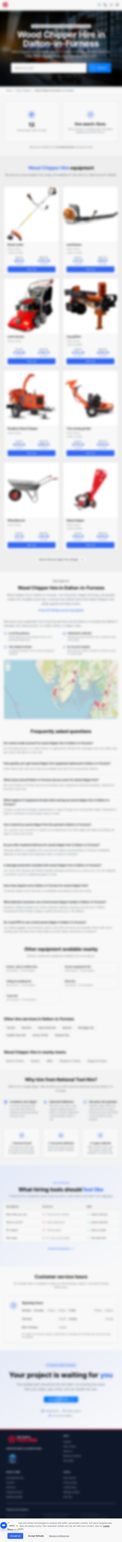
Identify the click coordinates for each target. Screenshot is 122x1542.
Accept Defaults (36, 1536)
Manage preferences (59, 1536)
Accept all (15, 1536)
